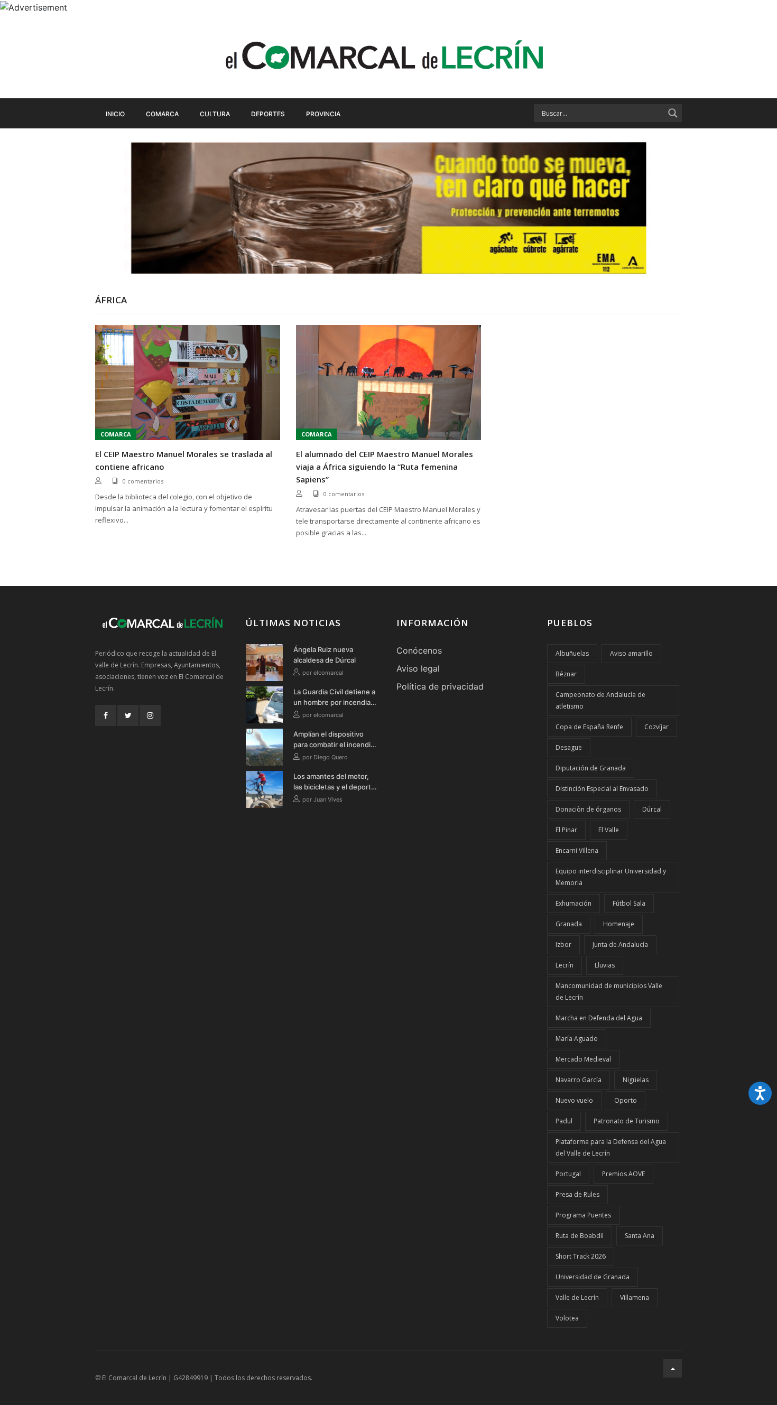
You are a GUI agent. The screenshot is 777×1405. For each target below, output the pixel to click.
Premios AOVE (623, 1173)
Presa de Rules (577, 1194)
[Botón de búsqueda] (673, 113)
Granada (569, 923)
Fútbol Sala (629, 903)
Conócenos (419, 650)
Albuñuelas (572, 653)
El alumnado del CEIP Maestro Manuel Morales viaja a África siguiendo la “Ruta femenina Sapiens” (384, 467)
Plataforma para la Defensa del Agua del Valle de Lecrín (611, 1147)
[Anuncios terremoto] (388, 208)
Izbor (563, 944)
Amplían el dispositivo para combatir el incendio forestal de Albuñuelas (334, 740)
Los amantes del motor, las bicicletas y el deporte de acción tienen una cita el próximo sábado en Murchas (334, 782)
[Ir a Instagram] (150, 715)
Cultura (215, 114)
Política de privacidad (440, 686)
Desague (569, 747)
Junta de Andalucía (620, 944)
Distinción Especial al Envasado (602, 788)
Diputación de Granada (591, 768)
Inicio (115, 114)
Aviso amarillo (631, 653)
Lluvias (605, 965)
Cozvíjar (656, 726)
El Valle (608, 829)
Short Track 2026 (581, 1256)
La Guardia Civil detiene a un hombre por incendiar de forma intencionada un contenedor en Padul (334, 697)
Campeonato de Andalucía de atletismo (600, 700)
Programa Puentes (583, 1215)
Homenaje (618, 923)
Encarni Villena (577, 850)
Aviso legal (418, 668)
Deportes (268, 114)
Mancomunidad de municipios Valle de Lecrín (609, 991)
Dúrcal (652, 809)
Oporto (625, 1100)
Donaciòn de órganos (588, 809)
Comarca (162, 114)
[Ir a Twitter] (127, 715)
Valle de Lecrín (577, 1297)
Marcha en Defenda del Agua (599, 1017)
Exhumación (573, 903)
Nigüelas (636, 1079)
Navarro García (579, 1079)
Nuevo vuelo (574, 1100)
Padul (564, 1120)
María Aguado (577, 1038)
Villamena (634, 1297)
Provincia (323, 114)
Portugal (568, 1173)
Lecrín (565, 965)
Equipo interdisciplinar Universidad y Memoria (611, 877)
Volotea (567, 1318)
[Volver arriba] (672, 1368)
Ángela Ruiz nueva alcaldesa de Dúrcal (324, 654)
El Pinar (566, 829)
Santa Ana (639, 1235)
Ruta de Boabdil (580, 1235)
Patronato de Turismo (627, 1120)
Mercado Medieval (583, 1059)
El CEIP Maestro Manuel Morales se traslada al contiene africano (183, 460)
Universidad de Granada (593, 1276)
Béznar (566, 673)
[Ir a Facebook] (105, 715)
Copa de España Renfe (589, 726)
